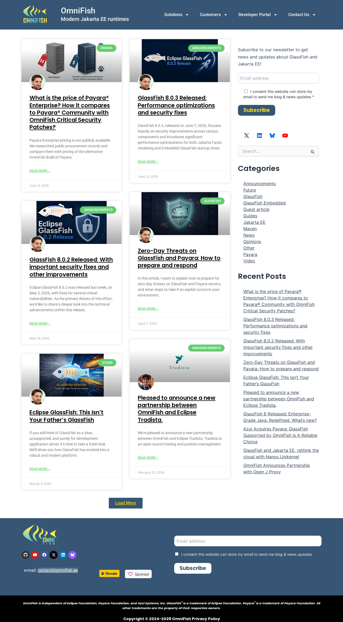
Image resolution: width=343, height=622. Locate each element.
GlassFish (252, 196)
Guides (250, 215)
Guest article (256, 209)
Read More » (39, 171)
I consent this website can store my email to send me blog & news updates (248, 554)
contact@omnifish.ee (58, 570)
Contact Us (298, 14)
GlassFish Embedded (264, 203)
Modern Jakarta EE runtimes (95, 19)
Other (249, 248)
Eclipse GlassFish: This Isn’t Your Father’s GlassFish (66, 415)
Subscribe (256, 110)
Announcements (259, 183)
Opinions (252, 241)
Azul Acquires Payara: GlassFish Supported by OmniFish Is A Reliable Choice (280, 435)
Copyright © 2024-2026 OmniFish (157, 618)
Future (249, 190)
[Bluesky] (272, 137)
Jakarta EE (254, 222)
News (249, 235)
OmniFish (78, 10)
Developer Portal (254, 14)
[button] (126, 503)
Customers (210, 14)
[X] (246, 137)
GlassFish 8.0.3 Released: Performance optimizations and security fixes (176, 105)
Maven (250, 228)
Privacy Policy (206, 618)
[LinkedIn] (259, 137)
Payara (250, 254)
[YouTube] (285, 137)
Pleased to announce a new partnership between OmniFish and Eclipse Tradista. (176, 409)
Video (249, 261)
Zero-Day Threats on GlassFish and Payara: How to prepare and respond (179, 258)
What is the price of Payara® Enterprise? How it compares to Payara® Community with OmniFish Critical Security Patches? (69, 112)
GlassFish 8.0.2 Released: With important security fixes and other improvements (71, 267)
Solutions (173, 14)
